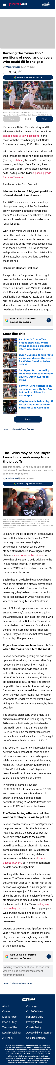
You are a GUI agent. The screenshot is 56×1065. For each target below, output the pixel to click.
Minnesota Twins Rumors (22, 429)
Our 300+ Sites (34, 1011)
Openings (31, 1006)
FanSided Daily (34, 1016)
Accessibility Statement (39, 1032)
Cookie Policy (33, 1027)
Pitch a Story (9, 1021)
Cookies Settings (36, 1037)
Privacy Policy (34, 1021)
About (5, 1006)
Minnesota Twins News (21, 983)
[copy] (20, 72)
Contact (6, 1011)
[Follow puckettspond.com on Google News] (49, 320)
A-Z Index (7, 1037)
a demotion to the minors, (28, 555)
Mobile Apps (9, 1016)
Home (5, 429)
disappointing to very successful (21, 135)
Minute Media (17, 1045)
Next (44, 119)
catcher (17, 160)
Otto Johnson (13, 67)
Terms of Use (10, 1027)
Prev (11, 119)
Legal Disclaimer (11, 1032)
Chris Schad (12, 478)
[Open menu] (4, 4)
